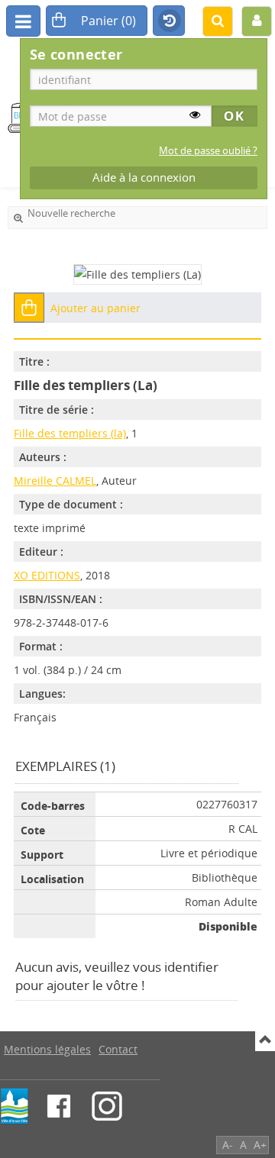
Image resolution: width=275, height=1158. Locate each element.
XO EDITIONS (47, 575)
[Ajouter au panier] (29, 307)
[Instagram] (107, 1106)
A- (227, 1144)
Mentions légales (47, 1049)
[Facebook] (58, 1106)
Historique (169, 21)
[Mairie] (14, 1106)
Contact (118, 1049)
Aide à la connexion (144, 177)
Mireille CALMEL (55, 480)
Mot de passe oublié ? (208, 150)
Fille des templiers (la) (70, 433)
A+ (260, 1144)
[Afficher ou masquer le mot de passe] (194, 114)
